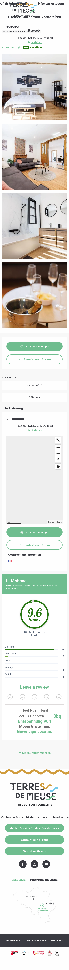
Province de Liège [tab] (44, 879)
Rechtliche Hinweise (36, 941)
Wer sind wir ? (13, 941)
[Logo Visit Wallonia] (25, 953)
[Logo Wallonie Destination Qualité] (50, 953)
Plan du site (57, 941)
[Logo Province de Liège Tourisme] (38, 953)
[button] (51, 3)
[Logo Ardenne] (57, 953)
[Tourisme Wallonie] (14, 953)
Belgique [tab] (19, 879)
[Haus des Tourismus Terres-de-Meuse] (23, 9)
